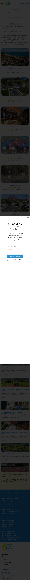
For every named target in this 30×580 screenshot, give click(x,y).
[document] (15, 290)
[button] (28, 218)
